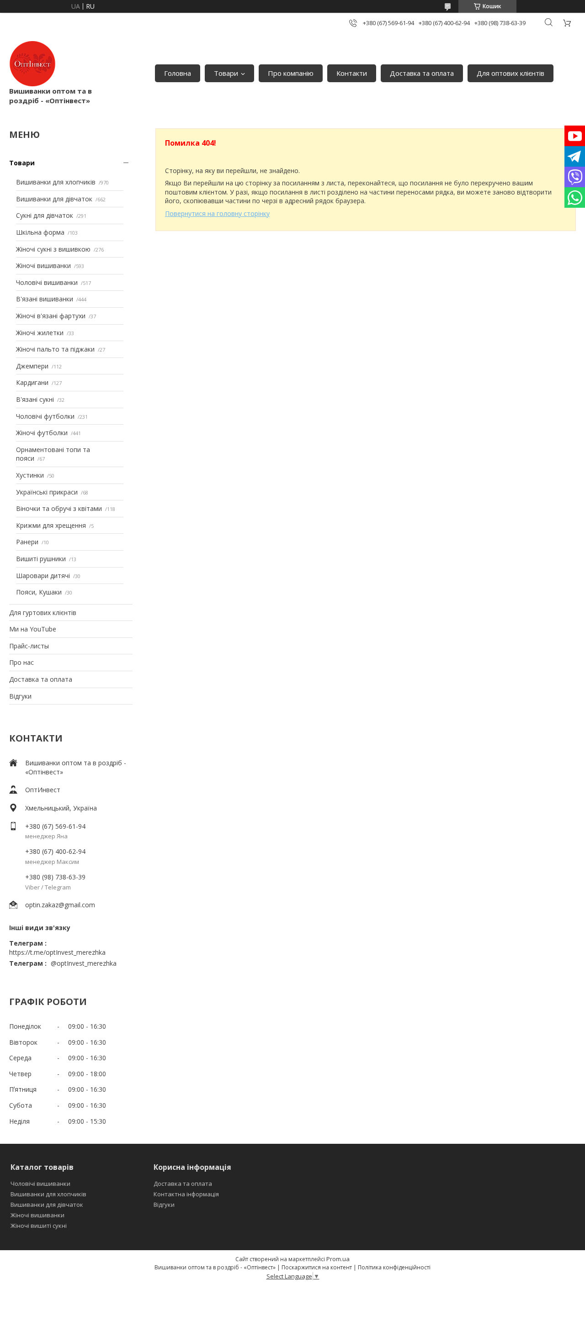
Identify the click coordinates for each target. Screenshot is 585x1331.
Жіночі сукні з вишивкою (53, 249)
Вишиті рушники (41, 558)
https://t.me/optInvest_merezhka (57, 952)
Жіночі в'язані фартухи (50, 315)
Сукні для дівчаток (44, 215)
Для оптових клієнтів (510, 73)
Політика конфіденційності (394, 1267)
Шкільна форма (40, 232)
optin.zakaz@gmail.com (60, 904)
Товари (226, 73)
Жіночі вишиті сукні (39, 1225)
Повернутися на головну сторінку (217, 213)
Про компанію (291, 73)
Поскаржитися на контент (317, 1267)
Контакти (351, 73)
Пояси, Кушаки (39, 592)
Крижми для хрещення (51, 525)
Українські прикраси (47, 492)
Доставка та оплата (422, 73)
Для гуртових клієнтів (42, 612)
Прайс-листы (29, 646)
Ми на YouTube (32, 629)
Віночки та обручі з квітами (59, 508)
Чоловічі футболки (45, 416)
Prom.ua (338, 1259)
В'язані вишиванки (44, 299)
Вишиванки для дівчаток (54, 199)
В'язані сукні (35, 399)
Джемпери (32, 366)
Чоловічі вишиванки (47, 282)
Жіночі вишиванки (43, 265)
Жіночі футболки (42, 432)
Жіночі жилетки (40, 332)
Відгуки (20, 696)
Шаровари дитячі (43, 575)
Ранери (27, 541)
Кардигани (32, 382)
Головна (177, 73)
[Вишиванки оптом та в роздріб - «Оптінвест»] (32, 63)
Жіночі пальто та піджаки (55, 349)
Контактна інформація (186, 1194)
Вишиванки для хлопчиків (56, 182)
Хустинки (30, 475)
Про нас (21, 662)
